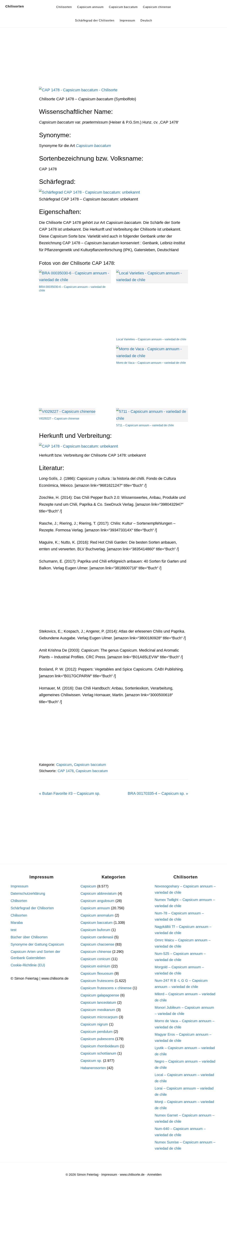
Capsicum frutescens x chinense (106, 988)
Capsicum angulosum (97, 901)
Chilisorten (14, 6)
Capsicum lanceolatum (98, 1002)
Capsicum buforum (95, 930)
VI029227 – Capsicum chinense (59, 418)
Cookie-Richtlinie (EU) (28, 965)
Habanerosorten (93, 1068)
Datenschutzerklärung (28, 893)
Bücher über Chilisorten (29, 937)
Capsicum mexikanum (98, 1010)
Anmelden (154, 1174)
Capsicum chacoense (97, 944)
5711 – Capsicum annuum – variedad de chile (145, 425)
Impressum (19, 886)
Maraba (17, 923)
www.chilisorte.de (132, 1174)
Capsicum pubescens (97, 1039)
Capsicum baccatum (90, 765)
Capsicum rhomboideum (100, 1046)
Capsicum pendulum (97, 1032)
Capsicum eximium (95, 966)
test (13, 930)
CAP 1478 (66, 771)
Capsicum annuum (95, 908)
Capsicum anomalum (97, 915)
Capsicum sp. (91, 1061)
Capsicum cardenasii (97, 937)
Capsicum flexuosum (97, 973)
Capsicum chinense (96, 952)
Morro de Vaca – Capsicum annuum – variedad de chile (151, 362)
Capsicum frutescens (97, 981)
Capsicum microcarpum (99, 1017)
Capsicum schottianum (98, 1053)
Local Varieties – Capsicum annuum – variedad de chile (151, 339)
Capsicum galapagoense (100, 995)
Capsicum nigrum (94, 1024)
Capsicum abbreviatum (99, 893)
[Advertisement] (113, 60)
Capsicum (64, 765)
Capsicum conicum (95, 959)
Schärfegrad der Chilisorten (32, 908)
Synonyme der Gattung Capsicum (37, 944)
